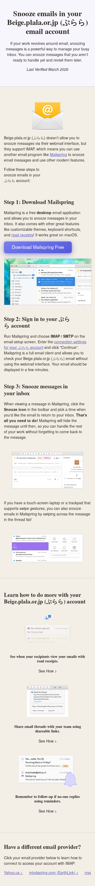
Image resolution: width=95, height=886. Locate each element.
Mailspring (58, 154)
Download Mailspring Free (38, 247)
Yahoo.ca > (13, 872)
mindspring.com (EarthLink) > (53, 872)
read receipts (22, 234)
